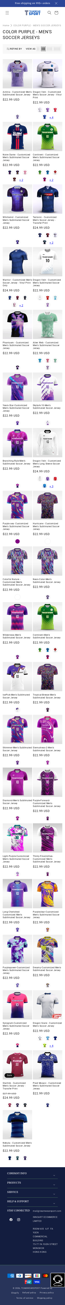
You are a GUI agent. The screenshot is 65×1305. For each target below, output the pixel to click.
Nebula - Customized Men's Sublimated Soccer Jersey (17, 1144)
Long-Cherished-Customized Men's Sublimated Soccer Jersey (16, 915)
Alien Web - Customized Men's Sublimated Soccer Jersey (46, 345)
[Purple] (17, 116)
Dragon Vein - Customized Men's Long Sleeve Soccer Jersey (47, 464)
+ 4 (51, 117)
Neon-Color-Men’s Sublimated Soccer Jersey (46, 580)
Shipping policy (45, 1298)
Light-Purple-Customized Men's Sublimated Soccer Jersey (16, 859)
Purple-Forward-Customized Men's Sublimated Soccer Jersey (46, 803)
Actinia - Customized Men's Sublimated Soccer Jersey (17, 93)
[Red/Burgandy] (17, 297)
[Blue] (47, 172)
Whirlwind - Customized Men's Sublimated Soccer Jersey (16, 220)
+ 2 (21, 180)
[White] (40, 109)
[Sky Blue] (47, 1038)
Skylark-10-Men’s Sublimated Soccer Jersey (46, 406)
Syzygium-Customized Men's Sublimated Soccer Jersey (16, 1026)
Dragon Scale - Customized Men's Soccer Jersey (47, 1024)
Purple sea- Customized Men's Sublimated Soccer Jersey (16, 526)
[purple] (17, 541)
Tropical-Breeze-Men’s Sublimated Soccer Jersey (46, 696)
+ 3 (51, 486)
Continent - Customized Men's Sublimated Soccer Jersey (46, 157)
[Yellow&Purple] (47, 929)
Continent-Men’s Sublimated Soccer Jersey (46, 636)
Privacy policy (47, 1293)
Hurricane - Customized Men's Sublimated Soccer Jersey (46, 526)
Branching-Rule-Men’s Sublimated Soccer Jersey (16, 462)
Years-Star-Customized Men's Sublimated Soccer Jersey (16, 408)
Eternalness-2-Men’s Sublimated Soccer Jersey (46, 749)
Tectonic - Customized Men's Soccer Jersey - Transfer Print (45, 220)
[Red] (55, 109)
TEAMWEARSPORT (30, 1288)
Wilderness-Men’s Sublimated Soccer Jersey (16, 636)
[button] (7, 13)
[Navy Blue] (9, 172)
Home (6, 25)
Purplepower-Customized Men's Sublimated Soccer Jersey (16, 970)
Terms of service (24, 1298)
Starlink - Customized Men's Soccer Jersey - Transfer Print (14, 1086)
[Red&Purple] (47, 541)
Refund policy (29, 1293)
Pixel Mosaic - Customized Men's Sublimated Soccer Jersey (47, 1086)
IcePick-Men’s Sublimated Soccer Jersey (16, 696)
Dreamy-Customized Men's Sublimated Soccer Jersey (47, 969)
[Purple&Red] (17, 657)
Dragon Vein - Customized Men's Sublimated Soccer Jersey (47, 283)
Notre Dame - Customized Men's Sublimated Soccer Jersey (16, 157)
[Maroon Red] (14, 179)
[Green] (40, 172)
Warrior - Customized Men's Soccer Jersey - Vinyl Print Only (17, 283)
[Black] (44, 242)
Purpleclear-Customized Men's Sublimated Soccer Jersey (46, 915)
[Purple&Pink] (44, 179)
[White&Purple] (47, 423)
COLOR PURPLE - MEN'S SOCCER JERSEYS (37, 25)
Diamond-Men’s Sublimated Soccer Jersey (17, 802)
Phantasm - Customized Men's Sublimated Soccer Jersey (16, 345)
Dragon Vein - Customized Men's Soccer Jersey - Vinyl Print (47, 95)
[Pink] (25, 172)
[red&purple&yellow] (17, 597)
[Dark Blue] (44, 116)
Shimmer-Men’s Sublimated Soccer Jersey (17, 749)
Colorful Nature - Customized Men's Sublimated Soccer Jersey (16, 582)
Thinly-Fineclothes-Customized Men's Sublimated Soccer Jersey (46, 859)
